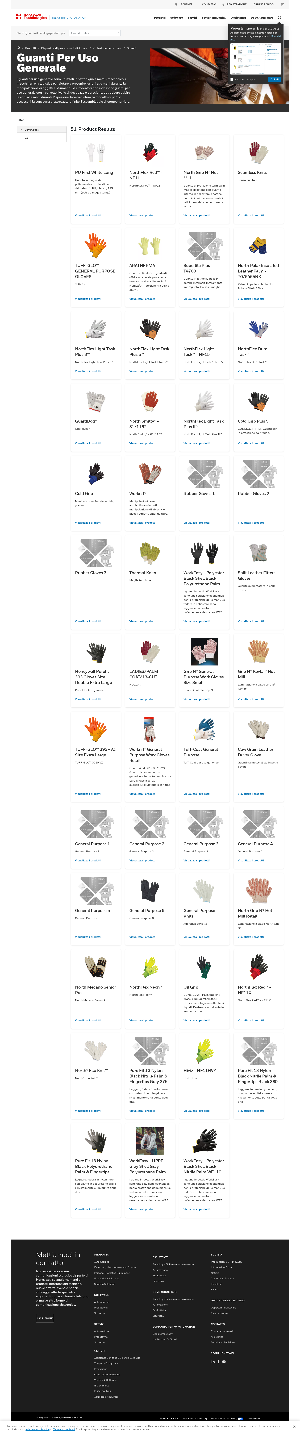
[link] (96, 215)
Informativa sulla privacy (195, 1418)
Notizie (215, 1272)
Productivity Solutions (106, 1278)
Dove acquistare (262, 17)
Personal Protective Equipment (112, 1272)
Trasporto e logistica (106, 1363)
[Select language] (176, 4)
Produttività (101, 1307)
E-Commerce (101, 1385)
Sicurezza (99, 1313)
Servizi (192, 17)
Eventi (214, 1289)
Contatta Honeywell (222, 1331)
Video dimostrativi (163, 1333)
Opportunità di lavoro (223, 1307)
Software (176, 17)
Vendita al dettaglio (105, 1379)
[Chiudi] (294, 1426)
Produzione (100, 1368)
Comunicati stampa (222, 1278)
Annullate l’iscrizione (223, 1342)
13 (26, 137)
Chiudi (275, 79)
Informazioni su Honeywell (226, 1261)
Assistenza (238, 17)
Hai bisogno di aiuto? (165, 1339)
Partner (187, 4)
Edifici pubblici (102, 1391)
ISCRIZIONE (45, 1318)
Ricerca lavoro (219, 1313)
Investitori (216, 1283)
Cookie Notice (253, 1418)
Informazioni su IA (221, 1267)
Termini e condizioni (169, 1418)
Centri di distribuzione (107, 1374)
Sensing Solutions (104, 1283)
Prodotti (160, 17)
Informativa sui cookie (37, 1429)
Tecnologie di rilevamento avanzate (173, 1264)
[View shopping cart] (282, 4)
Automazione (101, 1261)
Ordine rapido (263, 4)
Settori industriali (214, 17)
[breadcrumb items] (18, 48)
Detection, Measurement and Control (115, 1267)
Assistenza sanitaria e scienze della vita (117, 1357)
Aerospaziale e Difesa (106, 1396)
